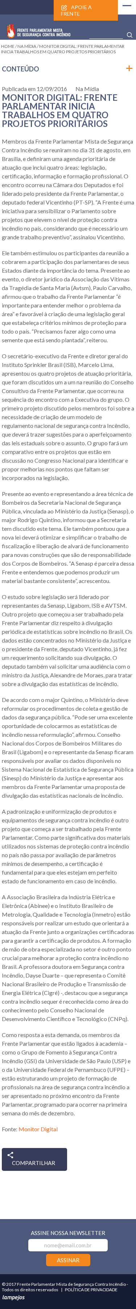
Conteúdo (20, 69)
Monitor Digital (38, 1129)
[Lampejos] (13, 1299)
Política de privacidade (91, 1289)
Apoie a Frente (76, 10)
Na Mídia (87, 88)
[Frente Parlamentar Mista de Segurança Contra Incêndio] (38, 36)
